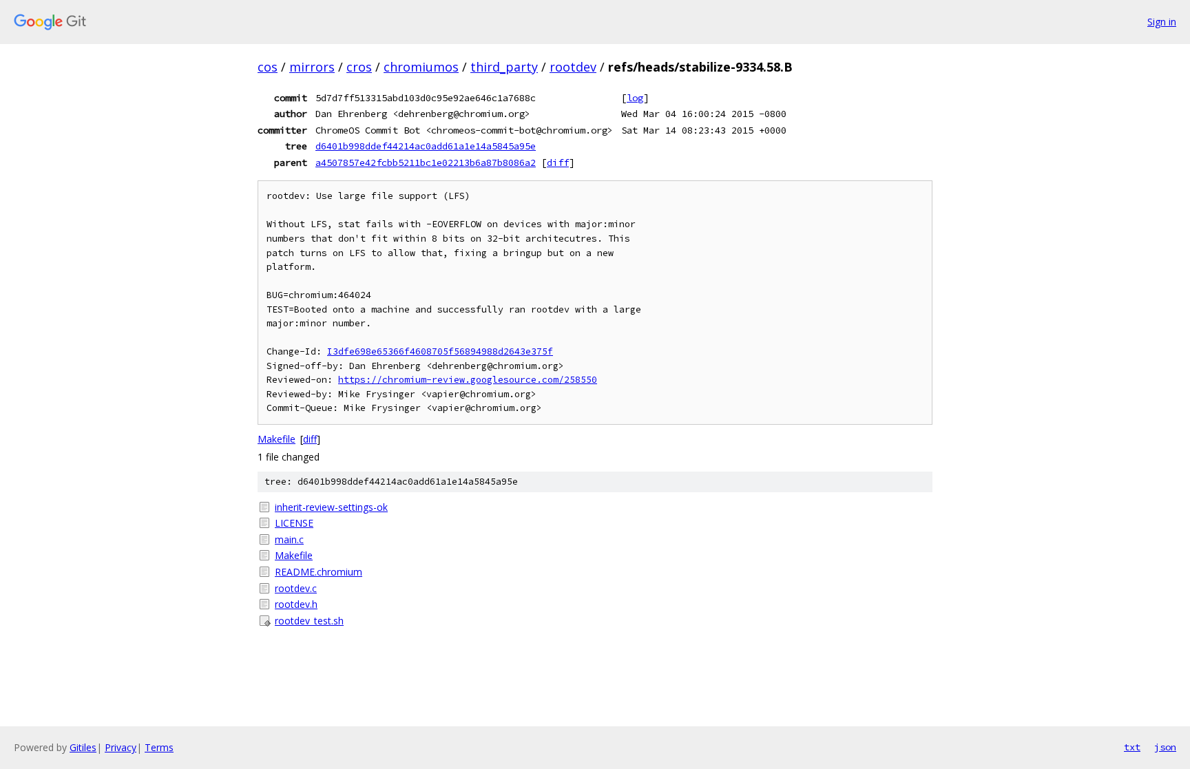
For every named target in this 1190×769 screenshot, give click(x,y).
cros (359, 67)
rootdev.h (296, 604)
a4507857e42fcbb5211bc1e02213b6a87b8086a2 (425, 162)
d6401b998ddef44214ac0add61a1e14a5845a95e (425, 146)
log (635, 98)
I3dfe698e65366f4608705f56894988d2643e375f (440, 351)
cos (268, 67)
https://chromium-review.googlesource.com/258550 (467, 380)
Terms (159, 747)
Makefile (276, 438)
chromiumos (421, 67)
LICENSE (294, 522)
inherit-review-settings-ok (331, 507)
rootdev (573, 67)
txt (1132, 747)
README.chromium (318, 571)
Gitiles (83, 747)
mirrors (312, 67)
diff (558, 162)
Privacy (120, 747)
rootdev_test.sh (309, 620)
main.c (289, 539)
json (1165, 747)
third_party (504, 67)
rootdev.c (296, 588)
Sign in (1161, 21)
